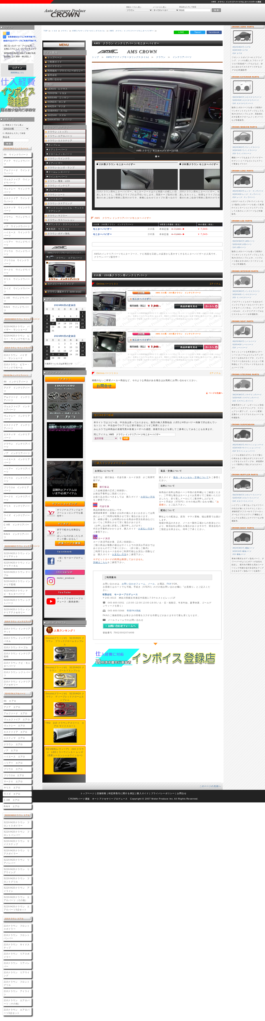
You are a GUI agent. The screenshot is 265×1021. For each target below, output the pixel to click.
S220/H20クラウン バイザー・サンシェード (17, 328)
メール (151, 584)
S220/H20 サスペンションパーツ (247, 448)
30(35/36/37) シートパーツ (244, 341)
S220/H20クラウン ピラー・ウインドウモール (17, 337)
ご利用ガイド (55, 62)
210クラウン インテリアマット (17, 630)
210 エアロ (237, 53)
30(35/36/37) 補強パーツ (243, 548)
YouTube (64, 592)
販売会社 (52, 75)
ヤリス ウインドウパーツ (17, 280)
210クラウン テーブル (16, 647)
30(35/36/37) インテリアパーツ (246, 291)
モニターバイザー (141, 299)
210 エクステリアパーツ (243, 103)
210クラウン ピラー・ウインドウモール (17, 366)
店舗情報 (101, 793)
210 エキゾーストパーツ (243, 501)
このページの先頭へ (210, 786)
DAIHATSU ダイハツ (60, 119)
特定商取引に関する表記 (122, 793)
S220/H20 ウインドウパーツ (245, 150)
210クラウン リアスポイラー (17, 955)
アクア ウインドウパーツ (17, 162)
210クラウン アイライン (17, 992)
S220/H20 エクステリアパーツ (246, 100)
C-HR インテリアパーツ (16, 526)
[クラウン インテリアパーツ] (243, 288)
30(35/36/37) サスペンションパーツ (248, 445)
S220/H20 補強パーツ (242, 551)
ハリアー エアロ (13, 763)
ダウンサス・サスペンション (63, 224)
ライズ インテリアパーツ (17, 517)
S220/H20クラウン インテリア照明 (17, 582)
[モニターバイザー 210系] (125, 188)
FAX (169, 584)
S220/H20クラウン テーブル (17, 573)
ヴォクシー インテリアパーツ (17, 417)
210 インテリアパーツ (242, 297)
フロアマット (55, 190)
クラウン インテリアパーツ (17, 445)
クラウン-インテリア (59, 185)
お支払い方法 (148, 497)
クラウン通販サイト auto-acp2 (64, 291)
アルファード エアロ (16, 713)
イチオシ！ (65, 379)
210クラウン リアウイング (17, 974)
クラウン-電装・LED (59, 181)
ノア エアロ (11, 750)
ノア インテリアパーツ (17, 453)
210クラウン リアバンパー (17, 964)
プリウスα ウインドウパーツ (16, 262)
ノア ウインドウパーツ (17, 226)
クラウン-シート (56, 194)
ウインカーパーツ (57, 176)
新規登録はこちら (17, 73)
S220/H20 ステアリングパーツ (246, 398)
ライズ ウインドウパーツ (17, 290)
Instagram (65, 572)
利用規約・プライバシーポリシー (65, 71)
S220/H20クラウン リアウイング (17, 870)
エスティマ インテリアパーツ (17, 436)
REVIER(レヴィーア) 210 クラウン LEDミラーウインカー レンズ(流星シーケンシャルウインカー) (65, 752)
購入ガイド (143, 793)
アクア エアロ (12, 707)
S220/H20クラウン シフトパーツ (17, 601)
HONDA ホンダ (57, 102)
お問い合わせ (55, 79)
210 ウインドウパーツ (242, 153)
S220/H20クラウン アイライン (17, 889)
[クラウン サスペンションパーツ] (243, 442)
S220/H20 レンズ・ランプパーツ (247, 194)
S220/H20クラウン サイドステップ (17, 842)
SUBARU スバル (58, 111)
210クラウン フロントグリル (17, 983)
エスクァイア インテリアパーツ (17, 426)
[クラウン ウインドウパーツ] (243, 144)
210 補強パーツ (239, 554)
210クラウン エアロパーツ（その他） (17, 1002)
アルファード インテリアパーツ (17, 398)
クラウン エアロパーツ (69, 258)
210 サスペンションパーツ (244, 451)
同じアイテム (101, 434)
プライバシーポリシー (163, 793)
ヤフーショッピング (64, 503)
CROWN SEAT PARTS (243, 321)
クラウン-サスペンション (61, 220)
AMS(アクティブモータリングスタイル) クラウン (66, 253)
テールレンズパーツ (59, 172)
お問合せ (104, 386)
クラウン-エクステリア (60, 140)
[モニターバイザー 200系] (208, 188)
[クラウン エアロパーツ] (243, 44)
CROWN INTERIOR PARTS (245, 271)
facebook (65, 552)
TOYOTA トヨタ (57, 93)
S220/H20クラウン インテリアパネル (17, 564)
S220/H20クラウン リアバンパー (17, 861)
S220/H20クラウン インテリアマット (17, 555)
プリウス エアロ (13, 769)
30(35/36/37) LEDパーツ (244, 241)
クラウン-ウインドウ (59, 158)
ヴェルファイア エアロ (17, 719)
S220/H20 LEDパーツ (242, 244)
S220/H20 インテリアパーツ (245, 294)
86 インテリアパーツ (16, 381)
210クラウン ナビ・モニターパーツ (17, 664)
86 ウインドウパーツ (16, 154)
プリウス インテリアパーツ (17, 479)
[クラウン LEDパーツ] (243, 238)
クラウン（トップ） (58, 131)
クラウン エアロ (13, 744)
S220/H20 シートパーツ (243, 344)
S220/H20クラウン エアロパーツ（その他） (17, 898)
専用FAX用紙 (134, 610)
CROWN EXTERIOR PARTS (245, 77)
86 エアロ (10, 701)
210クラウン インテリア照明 (17, 655)
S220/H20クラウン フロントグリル (17, 880)
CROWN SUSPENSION (243, 424)
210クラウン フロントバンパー (17, 936)
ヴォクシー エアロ (14, 725)
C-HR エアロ (12, 800)
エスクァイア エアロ (16, 732)
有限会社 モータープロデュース (120, 594)
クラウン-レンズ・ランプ (61, 167)
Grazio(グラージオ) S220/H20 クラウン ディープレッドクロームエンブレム (65, 696)
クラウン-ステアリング (60, 203)
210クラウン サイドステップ (17, 946)
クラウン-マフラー (57, 215)
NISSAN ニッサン (58, 97)
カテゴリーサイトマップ (61, 284)
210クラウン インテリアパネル (17, 639)
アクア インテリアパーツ (17, 389)
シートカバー (55, 199)
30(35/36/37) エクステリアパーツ (247, 97)
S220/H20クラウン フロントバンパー (17, 833)
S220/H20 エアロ (240, 50)
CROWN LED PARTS (242, 221)
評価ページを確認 (70, 543)
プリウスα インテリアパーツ (16, 489)
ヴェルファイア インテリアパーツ (17, 408)
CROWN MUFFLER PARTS (245, 475)
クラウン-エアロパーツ (60, 136)
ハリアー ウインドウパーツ (17, 243)
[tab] (156, 156)
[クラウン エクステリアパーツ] (243, 94)
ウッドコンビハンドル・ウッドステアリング (66, 209)
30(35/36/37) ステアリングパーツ (247, 395)
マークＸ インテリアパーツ (17, 498)
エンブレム (54, 145)
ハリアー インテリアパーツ (17, 470)
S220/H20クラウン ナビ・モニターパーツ (16, 592)
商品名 (181, 10)
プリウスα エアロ (14, 775)
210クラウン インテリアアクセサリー (17, 683)
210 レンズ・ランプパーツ (244, 197)
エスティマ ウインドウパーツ (17, 209)
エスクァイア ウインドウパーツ (17, 199)
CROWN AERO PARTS (243, 27)
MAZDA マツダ (56, 106)
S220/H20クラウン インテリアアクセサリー (17, 611)
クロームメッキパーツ (60, 154)
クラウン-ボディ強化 (59, 233)
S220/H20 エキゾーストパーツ (246, 498)
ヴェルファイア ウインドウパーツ (17, 181)
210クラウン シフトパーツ (17, 673)
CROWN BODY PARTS (243, 528)
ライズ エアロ (12, 794)
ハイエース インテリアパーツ (17, 460)
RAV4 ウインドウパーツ (16, 308)
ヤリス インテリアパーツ (17, 507)
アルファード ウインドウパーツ (17, 171)
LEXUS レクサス (58, 89)
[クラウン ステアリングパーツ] (243, 391)
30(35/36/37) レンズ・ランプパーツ (248, 191)
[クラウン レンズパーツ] (243, 188)
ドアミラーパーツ (57, 149)
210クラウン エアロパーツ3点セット (17, 1011)
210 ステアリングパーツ (243, 401)
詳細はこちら (100, 562)
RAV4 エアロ (12, 806)
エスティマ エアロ (14, 738)
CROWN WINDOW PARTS (244, 127)
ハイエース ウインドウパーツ (17, 234)
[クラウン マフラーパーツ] (243, 492)
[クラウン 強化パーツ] (243, 545)
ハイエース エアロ (14, 756)
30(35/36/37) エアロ (242, 47)
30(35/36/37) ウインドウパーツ (246, 147)
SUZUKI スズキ (57, 115)
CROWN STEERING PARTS (245, 374)
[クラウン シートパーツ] (243, 338)
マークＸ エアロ (13, 781)
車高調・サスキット (59, 229)
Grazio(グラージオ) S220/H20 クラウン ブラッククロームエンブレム (65, 641)
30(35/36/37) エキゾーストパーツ (247, 495)
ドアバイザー (55, 163)
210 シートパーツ (240, 348)
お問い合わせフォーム (133, 584)
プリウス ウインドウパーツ (17, 252)
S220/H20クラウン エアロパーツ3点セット (17, 908)
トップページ (55, 57)
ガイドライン (55, 66)
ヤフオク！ (65, 523)
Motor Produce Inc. (162, 799)
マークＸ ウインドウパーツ (17, 271)
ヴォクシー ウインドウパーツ (17, 190)
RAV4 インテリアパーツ (16, 535)
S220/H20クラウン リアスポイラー (17, 852)
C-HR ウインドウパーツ (16, 299)
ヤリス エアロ (12, 787)
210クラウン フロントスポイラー (17, 927)
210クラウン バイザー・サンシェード (15, 356)
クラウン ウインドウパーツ (17, 218)
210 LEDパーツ (239, 247)
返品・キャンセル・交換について (191, 477)
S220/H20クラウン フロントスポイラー (17, 824)
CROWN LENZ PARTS (243, 171)
